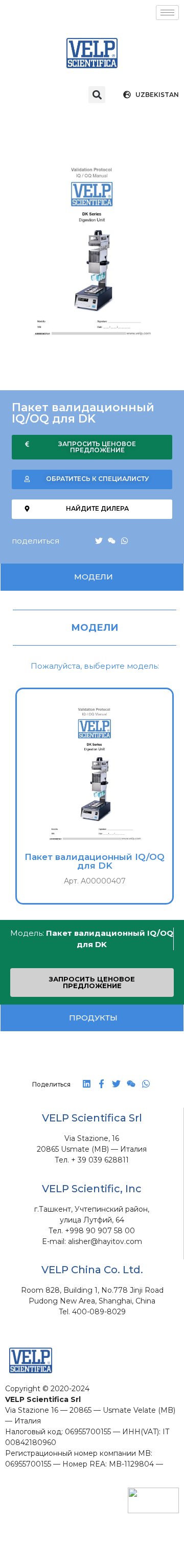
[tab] (92, 577)
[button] (96, 94)
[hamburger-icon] (167, 12)
